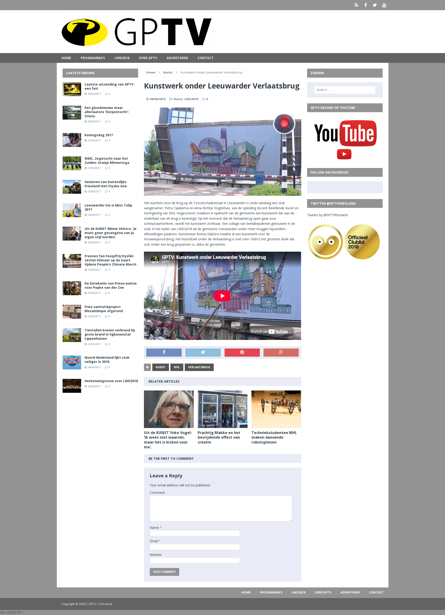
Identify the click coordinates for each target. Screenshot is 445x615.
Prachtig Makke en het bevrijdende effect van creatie (219, 437)
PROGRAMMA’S (93, 58)
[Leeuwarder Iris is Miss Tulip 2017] (72, 214)
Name (155, 527)
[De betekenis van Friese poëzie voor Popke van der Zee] (72, 292)
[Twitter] (375, 5)
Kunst (178, 99)
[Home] (356, 5)
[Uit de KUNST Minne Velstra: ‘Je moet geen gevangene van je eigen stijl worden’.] (72, 237)
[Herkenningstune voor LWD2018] (72, 390)
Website (156, 554)
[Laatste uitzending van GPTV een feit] (72, 93)
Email (154, 541)
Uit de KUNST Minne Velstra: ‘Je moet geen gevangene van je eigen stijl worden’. (111, 232)
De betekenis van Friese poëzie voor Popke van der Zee (111, 285)
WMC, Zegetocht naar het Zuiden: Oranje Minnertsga (107, 160)
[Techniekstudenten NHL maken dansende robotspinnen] (276, 425)
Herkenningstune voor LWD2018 (111, 381)
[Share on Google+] (281, 353)
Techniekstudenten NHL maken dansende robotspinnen (274, 437)
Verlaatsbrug (199, 367)
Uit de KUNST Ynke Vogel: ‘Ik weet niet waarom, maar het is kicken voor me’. (168, 440)
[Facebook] (366, 5)
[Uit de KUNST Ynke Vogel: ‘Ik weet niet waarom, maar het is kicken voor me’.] (169, 425)
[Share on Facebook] (163, 353)
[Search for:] (345, 90)
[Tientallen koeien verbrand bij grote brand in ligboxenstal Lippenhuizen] (72, 339)
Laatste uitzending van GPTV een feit (109, 86)
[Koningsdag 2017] (72, 144)
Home (66, 58)
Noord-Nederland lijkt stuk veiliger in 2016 (107, 359)
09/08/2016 (157, 99)
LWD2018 (121, 58)
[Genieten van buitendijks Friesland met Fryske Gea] (72, 191)
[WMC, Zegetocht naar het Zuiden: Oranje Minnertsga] (72, 167)
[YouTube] (384, 5)
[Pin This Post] (242, 353)
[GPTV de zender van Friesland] (222, 31)
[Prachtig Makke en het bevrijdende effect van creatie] (223, 425)
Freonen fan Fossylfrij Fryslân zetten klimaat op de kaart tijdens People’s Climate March (110, 260)
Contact (205, 58)
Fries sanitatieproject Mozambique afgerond (104, 308)
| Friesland (104, 604)
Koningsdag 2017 (99, 135)
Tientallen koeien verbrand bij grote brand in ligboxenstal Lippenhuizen (110, 334)
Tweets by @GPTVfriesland (327, 215)
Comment (157, 492)
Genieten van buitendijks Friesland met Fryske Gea (106, 184)
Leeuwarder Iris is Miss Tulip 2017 (108, 207)
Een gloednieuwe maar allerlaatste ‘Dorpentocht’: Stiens (107, 111)
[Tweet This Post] (203, 353)
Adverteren (177, 58)
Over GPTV (148, 58)
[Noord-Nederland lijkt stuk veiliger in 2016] (72, 367)
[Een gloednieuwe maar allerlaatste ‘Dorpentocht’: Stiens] (72, 116)
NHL (177, 367)
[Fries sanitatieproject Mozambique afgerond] (72, 316)
